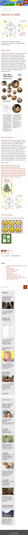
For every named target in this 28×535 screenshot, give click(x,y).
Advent (3, 263)
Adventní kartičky (5, 218)
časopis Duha (8, 55)
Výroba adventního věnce (11, 274)
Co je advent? (9, 265)
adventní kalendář (15, 255)
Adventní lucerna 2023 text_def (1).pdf (11, 176)
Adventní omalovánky (10, 271)
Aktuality (4, 9)
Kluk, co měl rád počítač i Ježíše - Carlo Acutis (7, 405)
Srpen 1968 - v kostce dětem (6, 373)
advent (7, 255)
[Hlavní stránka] (2, 9)
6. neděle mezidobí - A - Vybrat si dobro (7, 430)
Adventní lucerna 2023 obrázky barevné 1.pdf (13, 168)
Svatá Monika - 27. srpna (7, 348)
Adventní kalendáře (10, 268)
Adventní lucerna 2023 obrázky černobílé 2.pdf (13, 175)
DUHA (10, 8)
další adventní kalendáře (17, 218)
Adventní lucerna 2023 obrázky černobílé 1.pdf (13, 173)
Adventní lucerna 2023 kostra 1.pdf (10, 165)
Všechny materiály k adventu (12, 278)
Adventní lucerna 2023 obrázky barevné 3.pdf (13, 172)
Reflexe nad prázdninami (6, 319)
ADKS (8, 8)
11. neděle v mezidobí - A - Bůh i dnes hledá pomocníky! (8, 482)
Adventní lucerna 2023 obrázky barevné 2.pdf (13, 170)
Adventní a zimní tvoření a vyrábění (13, 275)
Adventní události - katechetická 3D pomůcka (15, 277)
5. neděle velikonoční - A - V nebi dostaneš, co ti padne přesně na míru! (8, 456)
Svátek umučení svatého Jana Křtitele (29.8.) (7, 298)
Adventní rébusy (9, 273)
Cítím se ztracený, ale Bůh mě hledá (7, 506)
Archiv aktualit (5, 393)
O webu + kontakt (14, 532)
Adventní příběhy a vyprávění (12, 270)
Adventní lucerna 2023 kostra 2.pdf (10, 167)
